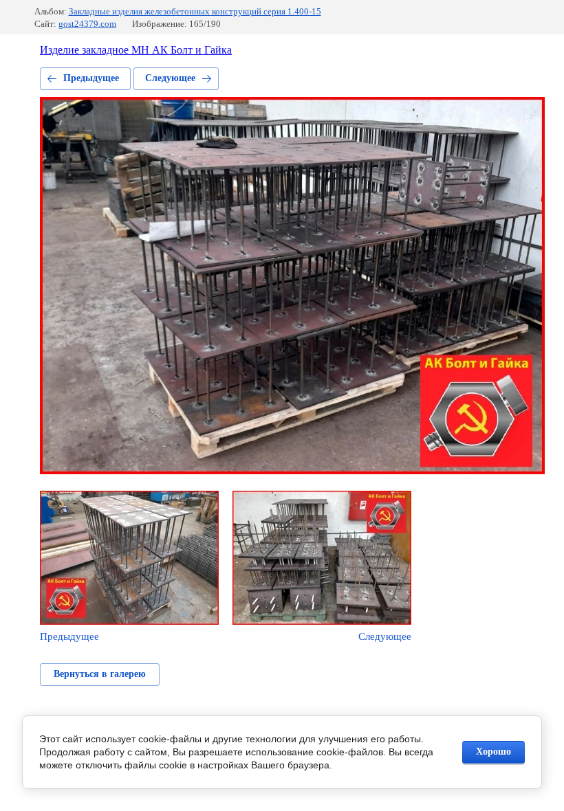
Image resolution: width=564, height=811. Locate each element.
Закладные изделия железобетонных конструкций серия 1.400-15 (195, 11)
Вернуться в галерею (100, 674)
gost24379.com (87, 24)
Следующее (170, 78)
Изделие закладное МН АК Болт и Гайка (136, 50)
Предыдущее (91, 78)
